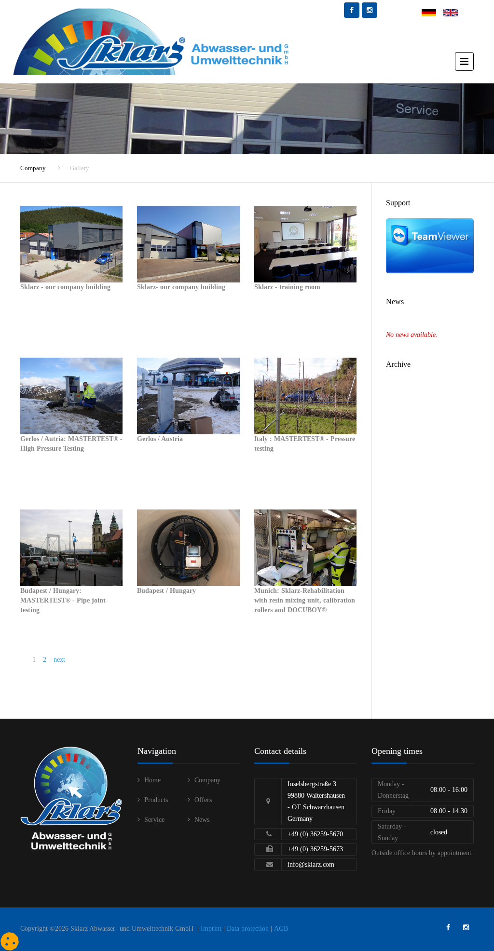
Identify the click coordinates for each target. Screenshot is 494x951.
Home (152, 780)
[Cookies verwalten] (9, 941)
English (453, 12)
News (201, 819)
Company (33, 168)
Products (156, 800)
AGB (281, 928)
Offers (203, 800)
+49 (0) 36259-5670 (315, 834)
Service (154, 819)
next (59, 659)
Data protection (248, 928)
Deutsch (432, 12)
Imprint (211, 928)
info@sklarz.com (311, 864)
